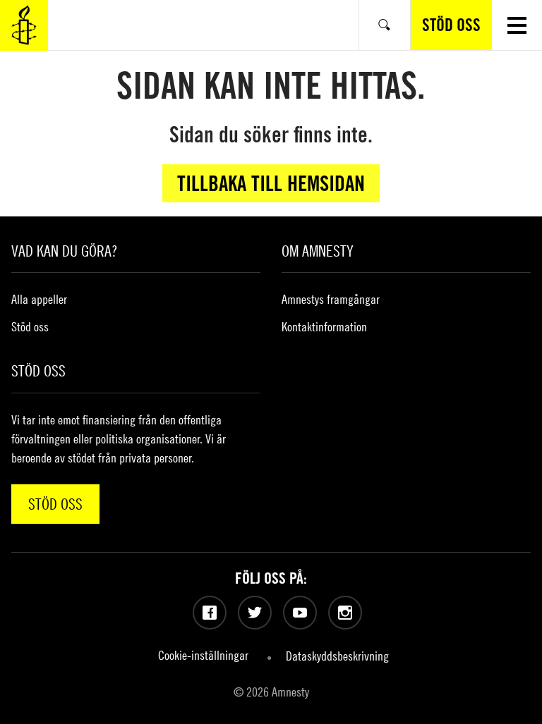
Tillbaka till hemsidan (271, 183)
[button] (517, 25)
